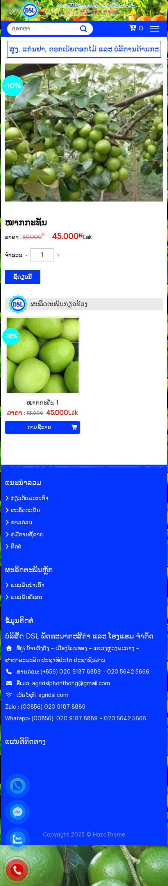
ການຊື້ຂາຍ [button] (39, 427)
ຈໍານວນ (13, 255)
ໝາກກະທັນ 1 (43, 403)
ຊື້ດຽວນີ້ (22, 277)
